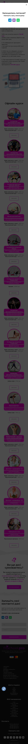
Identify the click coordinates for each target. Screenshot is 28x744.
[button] (26, 5)
